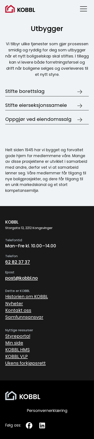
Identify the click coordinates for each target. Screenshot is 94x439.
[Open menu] (83, 8)
